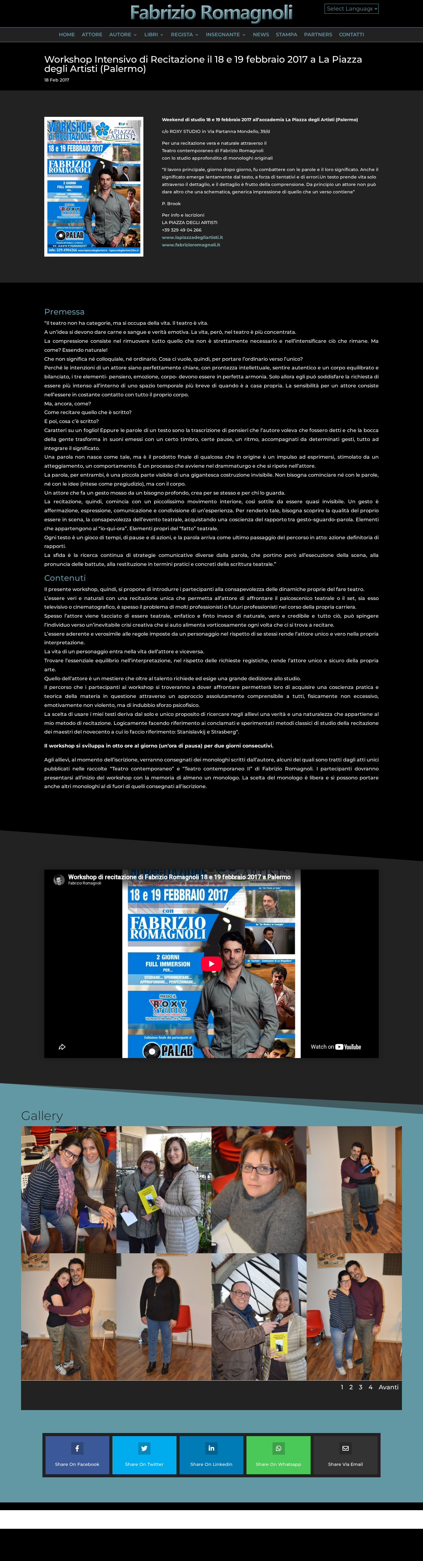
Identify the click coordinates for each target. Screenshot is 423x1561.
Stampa (286, 35)
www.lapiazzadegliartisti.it (192, 237)
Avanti (389, 1387)
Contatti (351, 35)
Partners (318, 35)
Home (67, 35)
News (261, 35)
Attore (92, 35)
